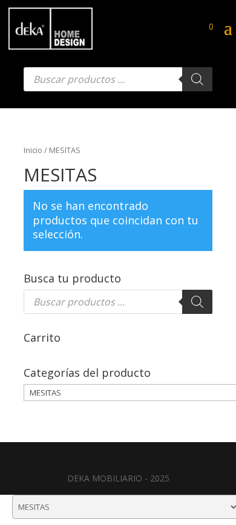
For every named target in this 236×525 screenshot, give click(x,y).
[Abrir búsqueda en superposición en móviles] (118, 79)
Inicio (33, 150)
